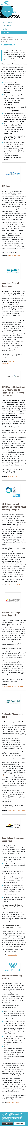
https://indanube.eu (8, 776)
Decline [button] (8, 1123)
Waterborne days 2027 (7, 10)
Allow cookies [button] (19, 1123)
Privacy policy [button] (6, 1120)
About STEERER (7, 22)
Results (4, 29)
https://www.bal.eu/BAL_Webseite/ (12, 686)
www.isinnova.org (13, 476)
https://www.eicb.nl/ (14, 585)
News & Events (6, 25)
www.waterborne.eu (14, 255)
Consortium (5, 32)
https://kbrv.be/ (12, 955)
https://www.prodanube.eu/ (16, 810)
